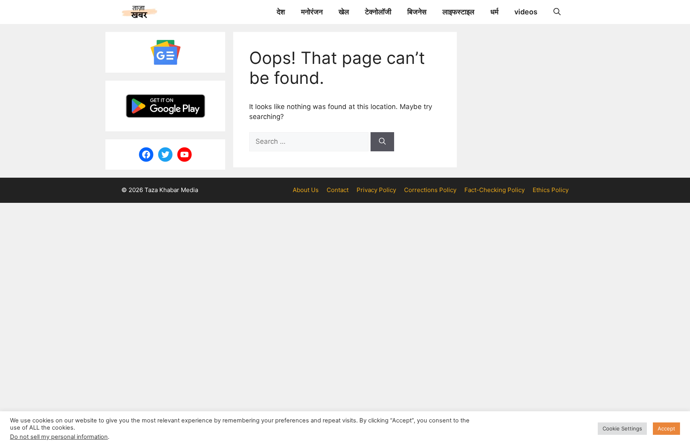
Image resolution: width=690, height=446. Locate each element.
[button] (557, 12)
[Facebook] (146, 154)
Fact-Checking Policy (494, 190)
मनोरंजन (312, 12)
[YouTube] (184, 154)
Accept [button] (666, 428)
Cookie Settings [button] (622, 428)
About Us (306, 190)
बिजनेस (416, 12)
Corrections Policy (430, 190)
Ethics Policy (551, 190)
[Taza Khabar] (139, 12)
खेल (344, 12)
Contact (338, 190)
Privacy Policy (376, 190)
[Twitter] (165, 154)
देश (281, 12)
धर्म (494, 12)
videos (525, 12)
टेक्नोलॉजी (378, 12)
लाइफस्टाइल (458, 12)
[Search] (382, 141)
